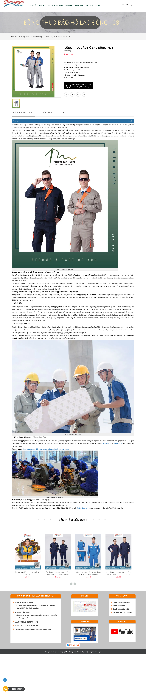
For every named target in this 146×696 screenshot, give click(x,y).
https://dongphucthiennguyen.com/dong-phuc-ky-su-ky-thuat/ (46, 449)
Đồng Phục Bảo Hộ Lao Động (31, 37)
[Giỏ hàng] (127, 4)
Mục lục (16, 121)
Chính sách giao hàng (121, 602)
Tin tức (89, 5)
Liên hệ (97, 5)
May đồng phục (45, 5)
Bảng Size (79, 5)
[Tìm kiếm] (131, 4)
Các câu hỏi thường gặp (122, 612)
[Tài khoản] (123, 4)
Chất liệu (58, 5)
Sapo (99, 652)
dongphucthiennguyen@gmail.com (36, 629)
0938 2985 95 (32, 626)
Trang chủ (32, 5)
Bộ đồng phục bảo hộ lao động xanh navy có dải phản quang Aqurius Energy (58, 574)
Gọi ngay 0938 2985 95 (81, 86)
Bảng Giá (68, 5)
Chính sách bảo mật (121, 609)
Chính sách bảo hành (121, 606)
